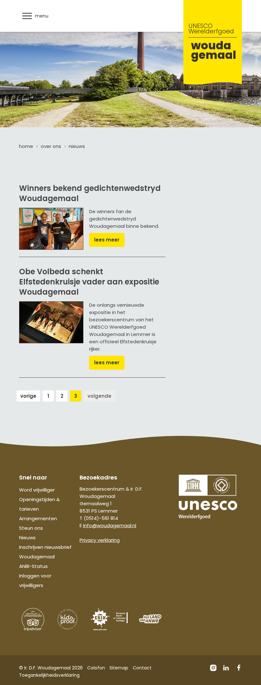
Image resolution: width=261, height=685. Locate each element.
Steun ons (31, 528)
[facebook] (238, 667)
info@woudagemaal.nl (109, 525)
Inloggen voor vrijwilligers (35, 580)
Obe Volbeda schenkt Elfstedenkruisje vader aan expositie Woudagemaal (89, 281)
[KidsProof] (67, 619)
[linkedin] (226, 667)
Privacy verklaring (100, 540)
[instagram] (213, 667)
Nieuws (27, 537)
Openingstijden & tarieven (39, 504)
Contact (142, 668)
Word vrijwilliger (37, 489)
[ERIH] (109, 619)
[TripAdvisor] (33, 619)
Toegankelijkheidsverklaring (49, 675)
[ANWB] (150, 618)
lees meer (106, 239)
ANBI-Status (33, 566)
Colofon (96, 668)
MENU (41, 16)
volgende (99, 396)
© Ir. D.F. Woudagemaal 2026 (51, 668)
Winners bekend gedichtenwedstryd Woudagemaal (90, 193)
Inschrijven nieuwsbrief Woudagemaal (45, 552)
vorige (28, 396)
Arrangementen (38, 518)
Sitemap (118, 668)
